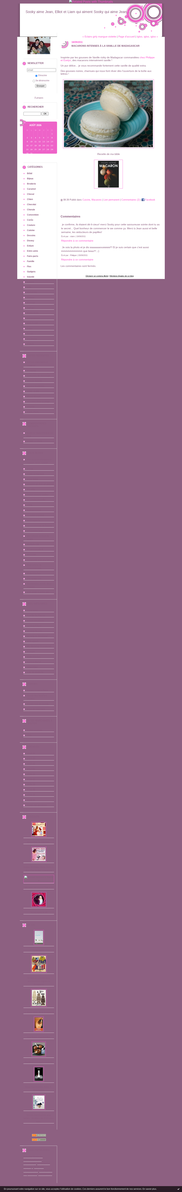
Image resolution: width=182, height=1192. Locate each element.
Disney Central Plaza (37, 690)
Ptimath (31, 651)
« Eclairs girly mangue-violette (99, 36)
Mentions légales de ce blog (122, 276)
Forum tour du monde (38, 704)
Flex (29, 266)
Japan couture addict (37, 494)
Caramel (31, 189)
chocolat (29, 1163)
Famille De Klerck (36, 615)
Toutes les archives (37, 805)
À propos (38, 98)
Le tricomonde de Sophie (39, 525)
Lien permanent (111, 200)
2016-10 (31, 784)
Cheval (30, 194)
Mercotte (31, 554)
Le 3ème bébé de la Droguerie (39, 1012)
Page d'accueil (126, 36)
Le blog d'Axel (34, 626)
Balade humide (34, 381)
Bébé (29, 173)
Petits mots (33, 313)
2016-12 (31, 774)
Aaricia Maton (34, 662)
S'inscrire (42, 75)
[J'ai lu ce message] (178, 1189)
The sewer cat (34, 578)
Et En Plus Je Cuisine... (38, 842)
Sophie (29, 441)
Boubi (29, 433)
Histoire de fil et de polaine (40, 484)
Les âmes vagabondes (38, 1037)
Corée (30, 220)
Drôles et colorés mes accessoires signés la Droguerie (39, 981)
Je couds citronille (36, 500)
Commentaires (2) (130, 200)
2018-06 (31, 753)
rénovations (32, 1160)
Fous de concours (36, 709)
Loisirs (30, 282)
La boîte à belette (35, 515)
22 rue (30, 469)
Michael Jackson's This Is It (39, 887)
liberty (28, 1167)
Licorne (31, 407)
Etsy (29, 735)
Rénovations (33, 318)
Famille (30, 261)
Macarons (32, 292)
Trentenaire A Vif (38, 912)
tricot (39, 1166)
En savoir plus (149, 1189)
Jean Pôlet (32, 667)
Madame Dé (33, 544)
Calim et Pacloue (35, 474)
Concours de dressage (38, 376)
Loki (29, 287)
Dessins (31, 235)
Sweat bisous (34, 396)
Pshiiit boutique (34, 730)
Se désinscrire (42, 80)
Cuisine (31, 230)
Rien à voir (32, 323)
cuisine (45, 1170)
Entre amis (32, 251)
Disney (30, 240)
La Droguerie (33, 520)
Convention (33, 215)
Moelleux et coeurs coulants (39, 1062)
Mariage (31, 302)
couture (30, 1170)
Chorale (31, 209)
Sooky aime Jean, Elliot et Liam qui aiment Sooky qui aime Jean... (78, 12)
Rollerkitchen (34, 573)
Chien (30, 199)
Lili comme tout (34, 531)
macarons (45, 1174)
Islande (30, 277)
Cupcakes (39, 950)
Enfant (30, 246)
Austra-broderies (35, 386)
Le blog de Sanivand (37, 636)
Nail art (30, 308)
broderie (43, 1163)
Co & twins (32, 610)
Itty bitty (31, 489)
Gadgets (31, 271)
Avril (39, 441)
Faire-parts (32, 256)
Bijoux (30, 178)
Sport (30, 328)
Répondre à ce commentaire (77, 240)
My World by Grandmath (39, 646)
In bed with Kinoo (35, 620)
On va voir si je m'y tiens (39, 560)
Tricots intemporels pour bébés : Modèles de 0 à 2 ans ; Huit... (39, 1118)
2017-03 (31, 758)
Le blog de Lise (34, 631)
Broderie (31, 184)
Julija (29, 505)
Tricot (30, 333)
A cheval (31, 370)
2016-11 (31, 779)
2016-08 (31, 789)
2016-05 (31, 795)
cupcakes (30, 1174)
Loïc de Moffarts (35, 672)
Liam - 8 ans (33, 391)
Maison (30, 297)
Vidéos (30, 344)
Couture (31, 225)
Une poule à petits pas (38, 592)
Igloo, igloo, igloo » (147, 36)
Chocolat (31, 204)
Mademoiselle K (35, 549)
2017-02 (31, 764)
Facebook (149, 200)
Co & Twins (32, 479)
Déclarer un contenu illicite (97, 276)
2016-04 (31, 800)
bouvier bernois (33, 1156)
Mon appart (32, 641)
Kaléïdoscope (34, 510)
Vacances (32, 339)
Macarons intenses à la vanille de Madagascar (105, 45)
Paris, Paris (33, 412)
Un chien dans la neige (38, 401)
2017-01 (31, 769)
